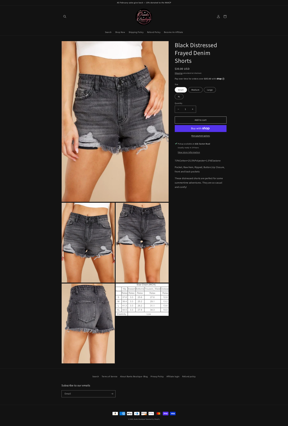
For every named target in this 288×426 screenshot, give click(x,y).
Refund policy (189, 376)
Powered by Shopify (153, 419)
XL (179, 96)
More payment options (200, 135)
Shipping (178, 73)
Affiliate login (173, 376)
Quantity (178, 103)
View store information (189, 152)
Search (95, 376)
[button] (65, 16)
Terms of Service (109, 376)
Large (210, 89)
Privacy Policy (157, 376)
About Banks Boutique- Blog (134, 376)
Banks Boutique (139, 419)
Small (181, 89)
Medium (195, 89)
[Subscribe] (112, 393)
